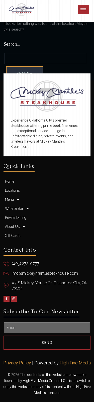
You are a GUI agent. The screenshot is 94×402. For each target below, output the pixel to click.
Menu (9, 199)
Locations (12, 190)
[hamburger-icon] (83, 9)
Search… (12, 44)
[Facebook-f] (7, 299)
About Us (12, 227)
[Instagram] (14, 299)
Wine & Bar (14, 209)
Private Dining (15, 218)
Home (9, 181)
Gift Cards (12, 236)
